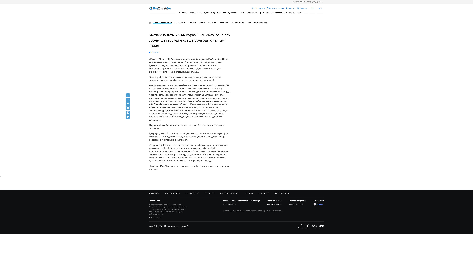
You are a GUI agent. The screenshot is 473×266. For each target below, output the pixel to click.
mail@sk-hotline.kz (296, 204)
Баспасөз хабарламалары (162, 22)
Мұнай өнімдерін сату (236, 13)
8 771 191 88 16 (229, 204)
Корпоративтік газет (238, 22)
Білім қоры (192, 22)
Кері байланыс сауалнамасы (258, 22)
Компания (183, 13)
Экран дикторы (282, 193)
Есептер (202, 22)
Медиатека (212, 22)
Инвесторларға (196, 13)
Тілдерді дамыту (254, 13)
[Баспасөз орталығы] (150, 23)
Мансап (249, 193)
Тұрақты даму (209, 13)
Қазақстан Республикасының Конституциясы (282, 13)
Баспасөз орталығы (229, 193)
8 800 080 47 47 (155, 218)
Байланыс (264, 193)
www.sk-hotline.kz (274, 204)
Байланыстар (223, 22)
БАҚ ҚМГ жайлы (180, 22)
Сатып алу (221, 13)
